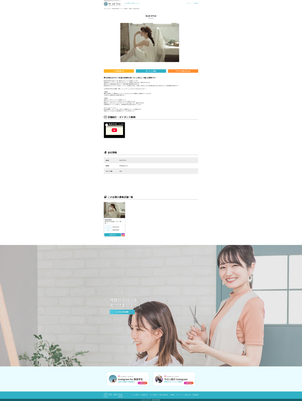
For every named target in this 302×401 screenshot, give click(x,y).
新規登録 (196, 3)
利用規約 (172, 394)
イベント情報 (152, 71)
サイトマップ (179, 394)
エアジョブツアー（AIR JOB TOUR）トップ (113, 8)
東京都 (125, 8)
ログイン (189, 3)
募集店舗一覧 (120, 71)
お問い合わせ (188, 394)
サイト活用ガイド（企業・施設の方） (159, 394)
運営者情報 (195, 394)
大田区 (130, 8)
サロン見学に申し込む (184, 71)
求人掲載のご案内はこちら (131, 3)
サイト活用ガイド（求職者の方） (140, 394)
